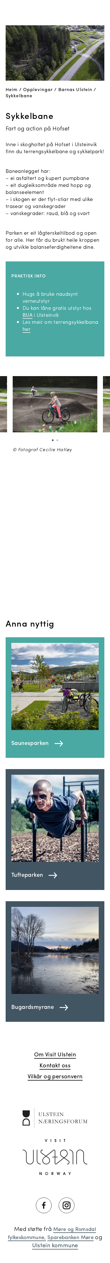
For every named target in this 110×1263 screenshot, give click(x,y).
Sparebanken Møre (70, 1237)
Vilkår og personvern (55, 1076)
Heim (11, 89)
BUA (27, 314)
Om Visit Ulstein (55, 1054)
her (26, 328)
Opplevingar (38, 89)
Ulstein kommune (55, 1245)
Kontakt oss (55, 1065)
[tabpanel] (55, 414)
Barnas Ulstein (75, 89)
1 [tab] (53, 440)
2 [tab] (57, 440)
